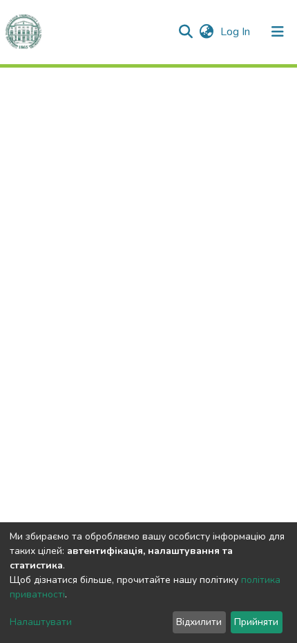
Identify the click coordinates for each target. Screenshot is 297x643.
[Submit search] (185, 32)
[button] (206, 31)
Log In (236, 31)
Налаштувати (41, 622)
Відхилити (199, 622)
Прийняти (256, 622)
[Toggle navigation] (277, 32)
